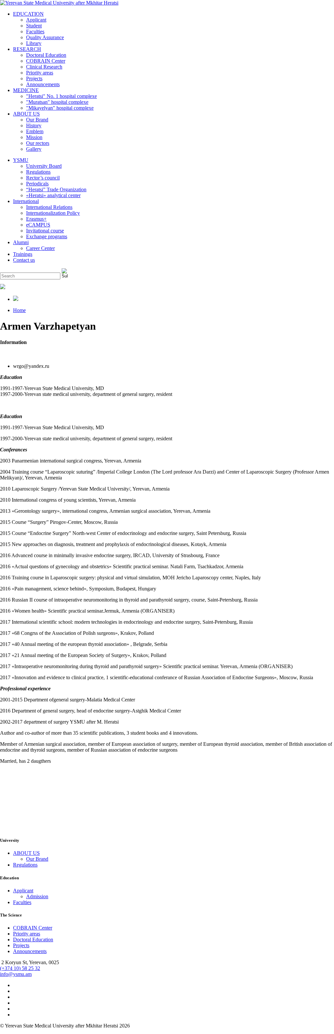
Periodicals (37, 183)
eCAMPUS (38, 224)
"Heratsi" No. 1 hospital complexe (61, 96)
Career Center (40, 248)
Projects (34, 78)
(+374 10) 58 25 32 (20, 968)
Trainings (22, 254)
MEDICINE (26, 90)
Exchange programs (46, 236)
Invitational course (45, 230)
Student (34, 25)
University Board (44, 166)
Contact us (24, 260)
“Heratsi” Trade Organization (56, 189)
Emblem (34, 131)
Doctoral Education (46, 55)
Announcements (43, 84)
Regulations (38, 172)
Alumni (21, 242)
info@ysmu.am (16, 974)
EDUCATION (28, 14)
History (33, 125)
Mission (34, 137)
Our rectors (37, 143)
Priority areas (39, 72)
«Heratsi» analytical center (53, 195)
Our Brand (37, 119)
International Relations (49, 207)
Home (19, 310)
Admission (37, 896)
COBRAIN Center (45, 61)
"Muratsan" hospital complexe (57, 102)
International (26, 201)
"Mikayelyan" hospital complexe (60, 108)
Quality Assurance (45, 37)
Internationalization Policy (53, 213)
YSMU (20, 160)
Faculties (35, 31)
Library (33, 43)
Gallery (33, 149)
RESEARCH (27, 49)
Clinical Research (44, 67)
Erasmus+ (36, 219)
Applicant (36, 20)
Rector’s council (43, 177)
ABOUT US (26, 114)
